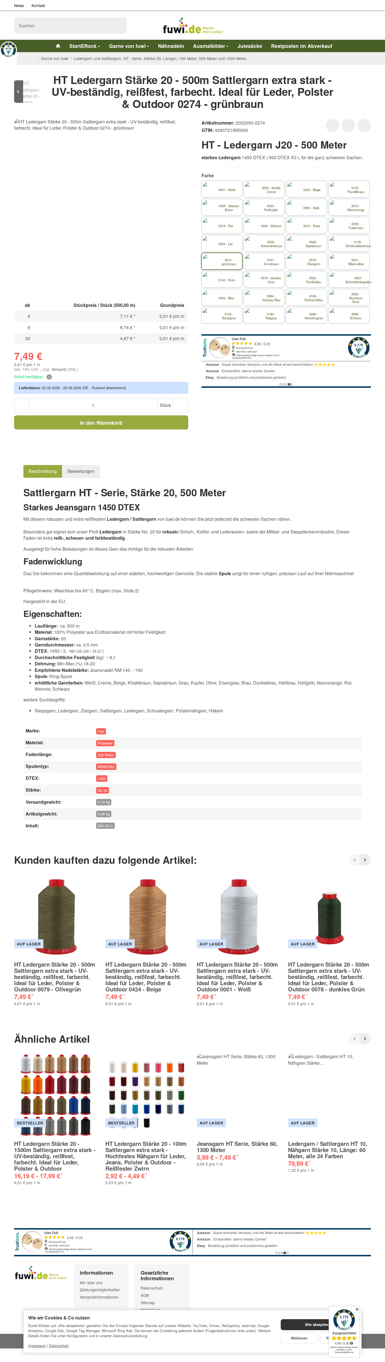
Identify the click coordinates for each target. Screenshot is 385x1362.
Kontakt (38, 5)
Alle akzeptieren (319, 1324)
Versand (59, 369)
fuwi (101, 731)
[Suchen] (119, 25)
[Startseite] (33, 58)
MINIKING (106, 766)
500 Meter (106, 755)
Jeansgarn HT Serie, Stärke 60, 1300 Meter (237, 1146)
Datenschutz (59, 1345)
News (19, 5)
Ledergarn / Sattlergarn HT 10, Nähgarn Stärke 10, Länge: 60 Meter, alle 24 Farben (327, 1149)
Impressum (37, 1345)
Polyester (105, 743)
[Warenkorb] (365, 25)
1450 (102, 778)
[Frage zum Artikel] (364, 125)
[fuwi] (192, 25)
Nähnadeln (171, 45)
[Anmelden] (352, 25)
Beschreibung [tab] (43, 471)
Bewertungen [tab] (81, 471)
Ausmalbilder (209, 45)
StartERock (83, 45)
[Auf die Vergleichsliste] (348, 125)
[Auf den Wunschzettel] (332, 125)
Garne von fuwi (127, 45)
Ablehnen (299, 1338)
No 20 (102, 790)
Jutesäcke (250, 45)
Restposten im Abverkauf (301, 45)
